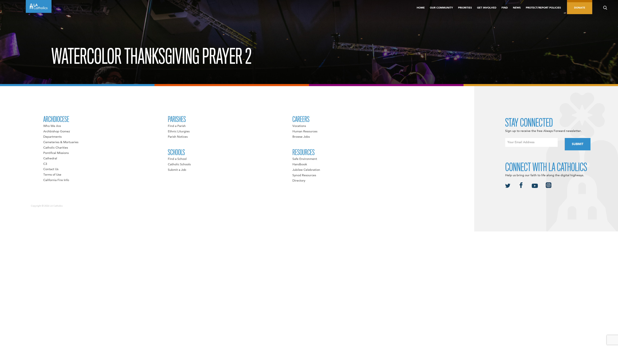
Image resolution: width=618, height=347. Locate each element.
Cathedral (50, 158)
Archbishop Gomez (56, 131)
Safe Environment (304, 159)
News (517, 8)
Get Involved (486, 8)
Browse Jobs (301, 136)
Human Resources (304, 131)
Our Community (441, 8)
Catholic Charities (55, 147)
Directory (298, 180)
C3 (45, 164)
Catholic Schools (179, 164)
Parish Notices (178, 136)
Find (504, 8)
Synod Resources (304, 175)
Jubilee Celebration (306, 170)
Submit (577, 144)
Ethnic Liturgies (179, 131)
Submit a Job (177, 170)
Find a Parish (177, 126)
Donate (579, 8)
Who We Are (52, 126)
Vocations (299, 126)
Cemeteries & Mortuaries (60, 142)
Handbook (299, 164)
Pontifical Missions (56, 153)
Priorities (465, 8)
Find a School (177, 159)
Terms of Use (52, 174)
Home (421, 8)
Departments (52, 136)
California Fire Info (56, 180)
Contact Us (50, 169)
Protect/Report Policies (543, 8)
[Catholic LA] (39, 6)
